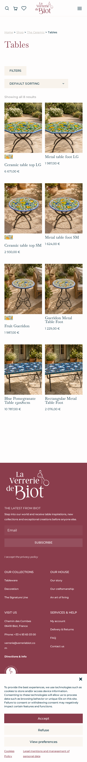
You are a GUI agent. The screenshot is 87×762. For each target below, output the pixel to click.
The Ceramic (36, 32)
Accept (43, 718)
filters (15, 71)
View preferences (43, 742)
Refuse (43, 730)
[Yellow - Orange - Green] (8, 157)
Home (8, 32)
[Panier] (15, 8)
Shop (20, 32)
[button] (81, 679)
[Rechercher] (7, 8)
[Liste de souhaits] (23, 8)
